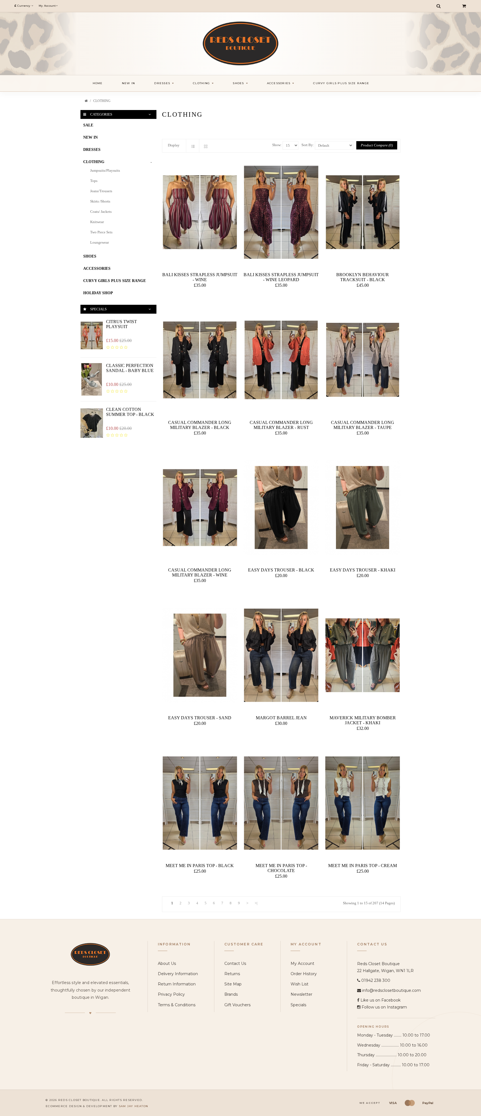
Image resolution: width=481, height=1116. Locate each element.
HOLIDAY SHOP (98, 293)
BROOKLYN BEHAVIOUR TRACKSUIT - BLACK (362, 277)
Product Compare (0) (377, 145)
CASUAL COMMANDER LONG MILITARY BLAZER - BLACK (199, 425)
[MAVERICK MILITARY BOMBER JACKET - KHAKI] (362, 655)
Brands (231, 994)
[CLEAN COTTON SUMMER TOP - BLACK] (91, 423)
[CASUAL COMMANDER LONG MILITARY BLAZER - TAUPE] (362, 360)
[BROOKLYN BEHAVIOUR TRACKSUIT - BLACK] (362, 212)
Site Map (233, 984)
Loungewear (99, 242)
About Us (167, 963)
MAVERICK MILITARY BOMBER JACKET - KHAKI (363, 720)
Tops (93, 181)
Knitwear (97, 222)
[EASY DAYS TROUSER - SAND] (200, 655)
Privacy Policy (171, 994)
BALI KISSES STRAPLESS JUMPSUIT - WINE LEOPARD (281, 277)
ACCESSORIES (97, 268)
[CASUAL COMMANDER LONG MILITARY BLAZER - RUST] (281, 360)
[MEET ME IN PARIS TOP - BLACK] (200, 803)
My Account (302, 963)
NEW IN (90, 137)
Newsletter (301, 994)
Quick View (201, 296)
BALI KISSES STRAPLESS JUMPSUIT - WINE (199, 277)
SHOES (89, 256)
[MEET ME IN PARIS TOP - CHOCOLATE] (281, 803)
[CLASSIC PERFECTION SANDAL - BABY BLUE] (91, 379)
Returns (232, 973)
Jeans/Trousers (101, 191)
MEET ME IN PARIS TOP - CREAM (362, 865)
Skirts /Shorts (100, 201)
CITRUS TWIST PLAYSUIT (121, 324)
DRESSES (91, 150)
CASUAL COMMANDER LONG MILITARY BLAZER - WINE (199, 572)
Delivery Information (178, 973)
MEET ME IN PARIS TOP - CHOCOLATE (281, 868)
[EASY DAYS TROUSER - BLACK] (281, 507)
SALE (88, 125)
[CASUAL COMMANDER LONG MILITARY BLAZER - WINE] (200, 507)
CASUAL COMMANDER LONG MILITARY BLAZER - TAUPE (362, 425)
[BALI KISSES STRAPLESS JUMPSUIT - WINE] (200, 212)
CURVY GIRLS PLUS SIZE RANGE (114, 281)
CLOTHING (102, 101)
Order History (304, 973)
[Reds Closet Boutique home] (90, 954)
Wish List (299, 984)
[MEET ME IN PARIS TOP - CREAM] (362, 803)
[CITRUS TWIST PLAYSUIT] (91, 335)
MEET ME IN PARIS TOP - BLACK (200, 865)
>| (256, 903)
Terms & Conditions (176, 1004)
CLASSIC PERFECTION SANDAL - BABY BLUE (130, 368)
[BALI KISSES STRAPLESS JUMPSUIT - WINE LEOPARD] (281, 212)
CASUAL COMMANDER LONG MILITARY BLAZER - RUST (281, 425)
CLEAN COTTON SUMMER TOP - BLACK (130, 412)
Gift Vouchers (237, 1004)
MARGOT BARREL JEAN (281, 717)
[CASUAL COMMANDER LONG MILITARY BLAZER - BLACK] (200, 360)
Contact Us (235, 963)
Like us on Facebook (380, 1000)
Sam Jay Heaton (133, 1106)
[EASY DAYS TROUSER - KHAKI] (362, 507)
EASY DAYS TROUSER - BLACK (281, 570)
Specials (298, 1004)
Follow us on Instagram (384, 1007)
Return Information (177, 984)
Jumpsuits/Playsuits (105, 170)
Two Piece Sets (101, 232)
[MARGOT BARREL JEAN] (281, 655)
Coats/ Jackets (101, 211)
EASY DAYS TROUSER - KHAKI (362, 570)
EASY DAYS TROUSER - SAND (199, 717)
